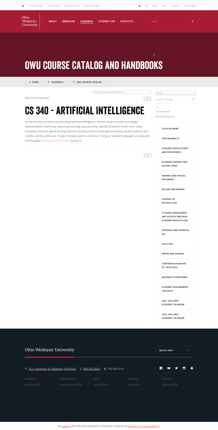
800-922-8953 (91, 368)
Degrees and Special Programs (174, 177)
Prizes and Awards (173, 253)
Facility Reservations (67, 378)
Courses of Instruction (169, 200)
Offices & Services (32, 384)
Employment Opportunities (70, 384)
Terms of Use (133, 378)
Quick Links (166, 350)
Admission (68, 21)
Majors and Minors (173, 189)
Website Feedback (170, 384)
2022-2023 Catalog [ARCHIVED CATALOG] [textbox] (109, 92)
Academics (86, 21)
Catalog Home (170, 128)
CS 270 (55, 140)
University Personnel (175, 277)
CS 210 (46, 140)
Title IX (96, 378)
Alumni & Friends (72, 5)
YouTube (168, 368)
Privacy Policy (133, 384)
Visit (146, 5)
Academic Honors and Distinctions (174, 163)
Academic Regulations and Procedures (175, 150)
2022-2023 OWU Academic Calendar (173, 316)
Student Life (107, 21)
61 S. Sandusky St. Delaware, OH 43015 (52, 368)
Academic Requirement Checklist (175, 288)
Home (35, 82)
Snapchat (192, 368)
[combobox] (121, 92)
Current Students (35, 5)
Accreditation (30, 378)
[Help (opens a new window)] (149, 98)
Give (164, 5)
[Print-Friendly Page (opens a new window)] (145, 98)
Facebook (161, 368)
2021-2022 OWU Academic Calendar (173, 302)
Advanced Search (165, 116)
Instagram (184, 368)
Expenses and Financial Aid (176, 232)
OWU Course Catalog (89, 82)
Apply (155, 5)
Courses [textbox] (160, 92)
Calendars (175, 5)
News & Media (190, 5)
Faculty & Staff (54, 5)
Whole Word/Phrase (163, 111)
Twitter (176, 368)
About (53, 21)
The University (170, 138)
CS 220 (65, 140)
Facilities (167, 243)
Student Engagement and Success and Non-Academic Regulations (175, 216)
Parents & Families (92, 5)
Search (192, 21)
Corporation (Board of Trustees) (174, 265)
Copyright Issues (100, 384)
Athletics (126, 21)
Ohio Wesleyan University (31, 24)
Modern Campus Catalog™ (144, 426)
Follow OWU (167, 378)
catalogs (66, 426)
